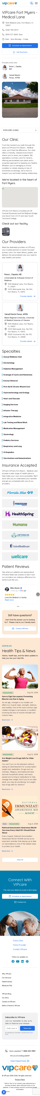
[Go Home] (9, 3)
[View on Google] (7, 589)
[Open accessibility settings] (4, 1092)
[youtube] (17, 961)
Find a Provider (19, 945)
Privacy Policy (20, 1079)
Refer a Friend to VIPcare (11, 1005)
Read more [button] (9, 600)
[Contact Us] (32, 3)
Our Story (5, 998)
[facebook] (13, 961)
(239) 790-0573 (11, 30)
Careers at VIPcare (8, 1002)
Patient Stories (7, 982)
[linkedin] (22, 961)
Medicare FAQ (7, 985)
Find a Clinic (18, 940)
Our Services (6, 978)
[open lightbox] (6, 232)
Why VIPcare (6, 974)
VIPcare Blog (6, 994)
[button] (2, 594)
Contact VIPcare (20, 949)
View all (20, 860)
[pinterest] (27, 961)
